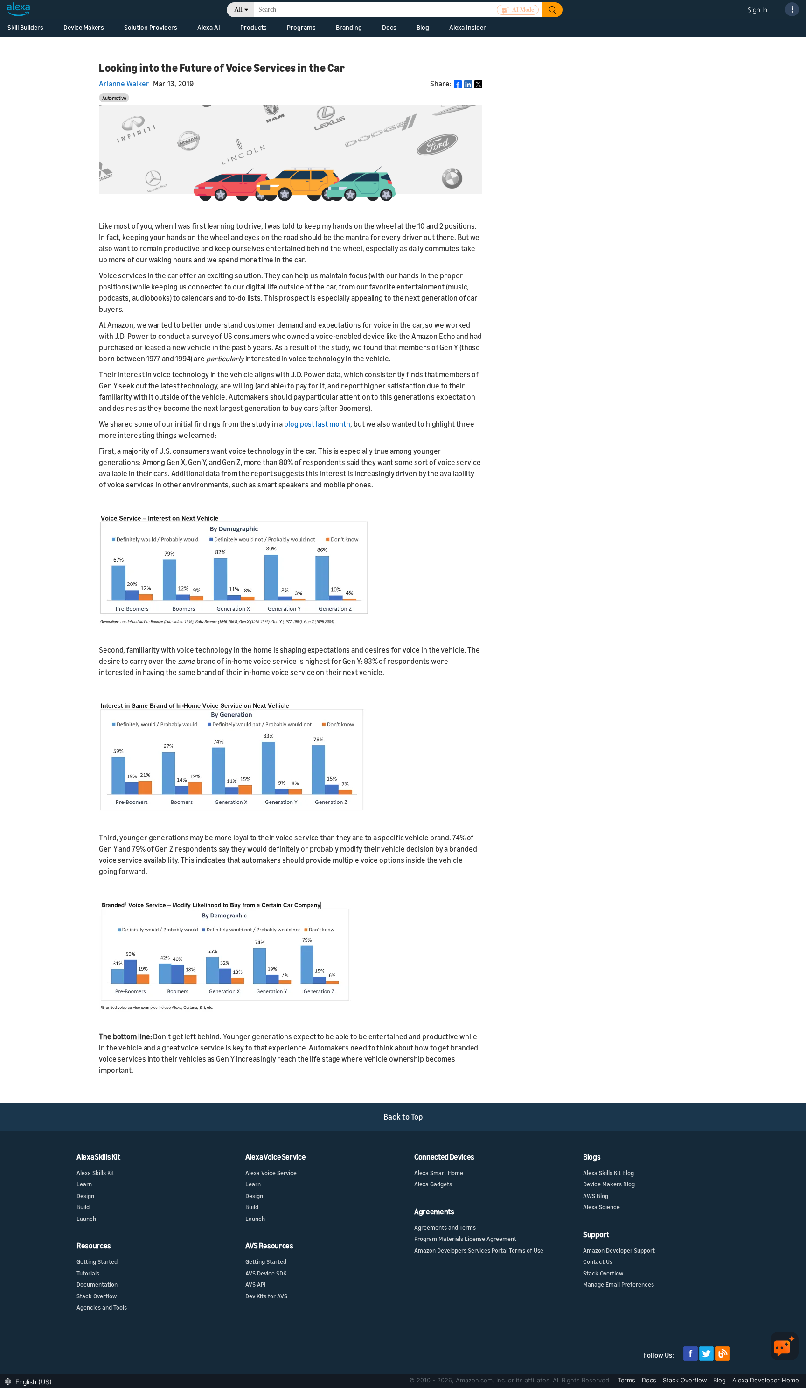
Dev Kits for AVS (266, 1296)
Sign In (757, 10)
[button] (30, 1381)
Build (83, 1207)
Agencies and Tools (101, 1307)
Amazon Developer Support (619, 1250)
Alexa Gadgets (433, 1184)
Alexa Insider (467, 27)
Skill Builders (25, 27)
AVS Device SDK (265, 1273)
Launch (86, 1218)
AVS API (255, 1284)
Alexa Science (601, 1207)
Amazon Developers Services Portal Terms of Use (478, 1250)
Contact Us (597, 1261)
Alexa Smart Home (438, 1173)
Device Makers (83, 27)
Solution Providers (150, 27)
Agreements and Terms (445, 1227)
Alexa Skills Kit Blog (608, 1173)
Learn (84, 1184)
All (238, 9)
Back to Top (403, 1116)
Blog (423, 27)
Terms (627, 1380)
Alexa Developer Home (765, 1380)
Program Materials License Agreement (465, 1238)
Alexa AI (208, 27)
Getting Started (97, 1261)
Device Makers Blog (609, 1184)
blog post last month (317, 424)
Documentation (97, 1284)
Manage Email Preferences (618, 1284)
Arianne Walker (124, 83)
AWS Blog (595, 1195)
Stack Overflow (96, 1296)
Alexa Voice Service (271, 1173)
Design (85, 1195)
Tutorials (87, 1273)
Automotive (114, 98)
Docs (650, 1380)
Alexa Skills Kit (95, 1173)
